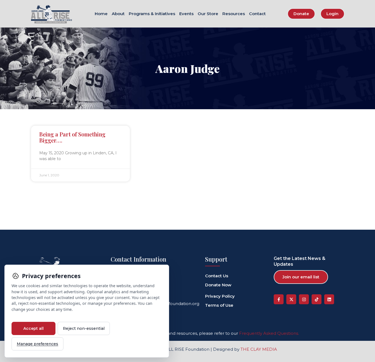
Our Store (208, 14)
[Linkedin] (329, 299)
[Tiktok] (316, 299)
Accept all (33, 328)
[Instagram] (304, 299)
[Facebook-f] (279, 299)
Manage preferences (37, 343)
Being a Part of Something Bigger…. (72, 137)
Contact (257, 14)
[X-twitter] (291, 299)
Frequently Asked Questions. (269, 333)
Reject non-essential (84, 328)
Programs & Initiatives (152, 14)
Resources (233, 14)
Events (186, 14)
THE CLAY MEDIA (258, 349)
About (118, 14)
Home (101, 14)
